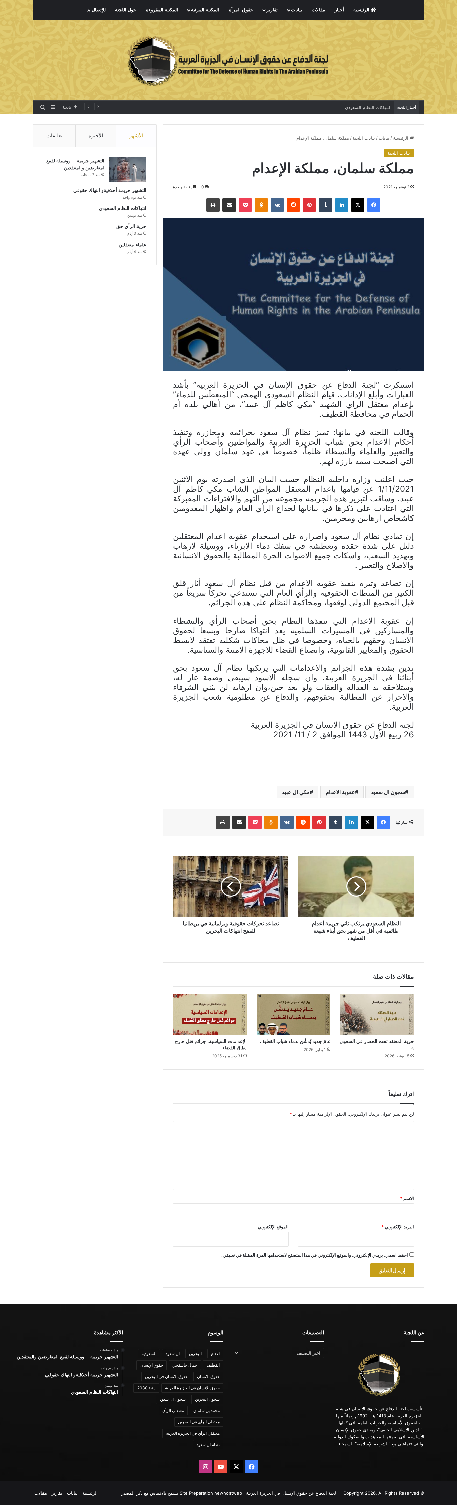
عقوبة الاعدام (340, 792)
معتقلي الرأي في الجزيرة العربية (193, 1433)
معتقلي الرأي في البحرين (199, 1421)
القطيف (213, 1365)
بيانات (296, 9)
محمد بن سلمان (206, 1410)
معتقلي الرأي (173, 1410)
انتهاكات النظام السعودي (367, 107)
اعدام (215, 1353)
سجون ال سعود (388, 792)
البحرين (195, 1353)
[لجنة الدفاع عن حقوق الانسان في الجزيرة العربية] (228, 60)
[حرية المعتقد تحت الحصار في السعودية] (377, 1014)
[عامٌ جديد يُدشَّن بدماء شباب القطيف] (293, 1014)
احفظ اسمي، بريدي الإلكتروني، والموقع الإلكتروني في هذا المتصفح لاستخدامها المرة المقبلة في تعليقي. (314, 1255)
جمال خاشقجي (184, 1365)
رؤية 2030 (146, 1387)
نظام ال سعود (208, 1444)
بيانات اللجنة (364, 138)
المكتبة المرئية (205, 9)
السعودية (149, 1353)
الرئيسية (362, 9)
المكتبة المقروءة (162, 9)
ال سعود (173, 1353)
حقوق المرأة (241, 9)
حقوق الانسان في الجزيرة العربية (192, 1387)
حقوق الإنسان (151, 1365)
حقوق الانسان (208, 1376)
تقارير (272, 9)
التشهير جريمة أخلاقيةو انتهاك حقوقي (109, 190)
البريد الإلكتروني (397, 1226)
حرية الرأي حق (131, 226)
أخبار (339, 9)
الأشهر (136, 135)
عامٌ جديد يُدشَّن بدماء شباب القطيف (295, 1041)
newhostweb (228, 1493)
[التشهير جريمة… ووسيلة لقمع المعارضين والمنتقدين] (127, 169)
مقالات (318, 9)
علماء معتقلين (132, 244)
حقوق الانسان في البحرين (166, 1376)
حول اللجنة (125, 9)
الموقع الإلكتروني (273, 1226)
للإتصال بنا (96, 9)
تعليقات (54, 135)
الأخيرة (96, 135)
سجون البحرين (207, 1399)
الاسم (407, 1198)
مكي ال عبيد (296, 792)
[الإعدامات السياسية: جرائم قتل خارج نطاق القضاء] (210, 1014)
